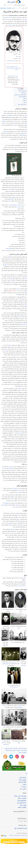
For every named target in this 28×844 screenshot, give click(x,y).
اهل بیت (19, 490)
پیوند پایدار (23, 805)
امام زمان (15, 125)
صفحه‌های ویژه (21, 800)
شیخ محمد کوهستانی (14, 68)
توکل (23, 341)
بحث (23, 8)
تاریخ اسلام (7, 503)
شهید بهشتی (23, 665)
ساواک (13, 280)
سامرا (12, 642)
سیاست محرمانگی (24, 835)
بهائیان (15, 355)
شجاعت (16, 505)
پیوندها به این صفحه (20, 796)
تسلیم (12, 488)
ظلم (8, 257)
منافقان (19, 388)
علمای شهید (23, 750)
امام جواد (13, 529)
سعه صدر (11, 498)
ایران (3, 466)
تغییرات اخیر (22, 780)
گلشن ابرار (23, 578)
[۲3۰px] (14, 39)
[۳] (22, 272)
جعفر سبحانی (19, 705)
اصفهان (25, 291)
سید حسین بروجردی (14, 66)
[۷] (9, 328)
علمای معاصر (21, 748)
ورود (26, 773)
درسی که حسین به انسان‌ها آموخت (17, 205)
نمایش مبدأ (9, 8)
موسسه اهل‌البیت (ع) (21, 828)
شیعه (21, 17)
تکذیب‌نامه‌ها (12, 835)
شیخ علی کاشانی (9, 248)
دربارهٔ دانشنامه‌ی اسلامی (17, 835)
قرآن (15, 147)
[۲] (24, 262)
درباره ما (23, 786)
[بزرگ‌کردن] (7, 175)
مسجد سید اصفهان (12, 291)
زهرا (23, 244)
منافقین (13, 25)
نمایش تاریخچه (3, 8)
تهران (7, 468)
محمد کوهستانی (10, 115)
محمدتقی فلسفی (6, 663)
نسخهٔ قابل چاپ (21, 803)
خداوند (15, 488)
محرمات (17, 492)
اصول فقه (8, 133)
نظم (10, 505)
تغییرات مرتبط (22, 798)
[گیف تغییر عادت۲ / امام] (14, 841)
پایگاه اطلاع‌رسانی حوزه (20, 586)
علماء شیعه (15, 748)
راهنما (24, 784)
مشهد (17, 56)
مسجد (25, 278)
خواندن (13, 8)
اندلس (17, 250)
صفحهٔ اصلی (22, 777)
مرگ (9, 201)
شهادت (9, 25)
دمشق (4, 727)
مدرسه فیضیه (24, 299)
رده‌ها (25, 748)
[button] (25, 88)
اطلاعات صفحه (22, 807)
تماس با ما (23, 789)
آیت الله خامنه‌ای (23, 324)
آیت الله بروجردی (8, 17)
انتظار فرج (11, 199)
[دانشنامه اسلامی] (14, 2)
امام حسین (18, 207)
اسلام (10, 191)
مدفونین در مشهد (22, 752)
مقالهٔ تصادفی (22, 782)
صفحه (26, 8)
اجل (3, 523)
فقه (23, 135)
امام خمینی (8, 66)
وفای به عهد (3, 505)
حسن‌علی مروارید (13, 662)
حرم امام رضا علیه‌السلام (11, 60)
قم (10, 119)
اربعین (18, 628)
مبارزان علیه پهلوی (8, 748)
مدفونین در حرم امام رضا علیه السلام (13, 750)
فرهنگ (16, 179)
